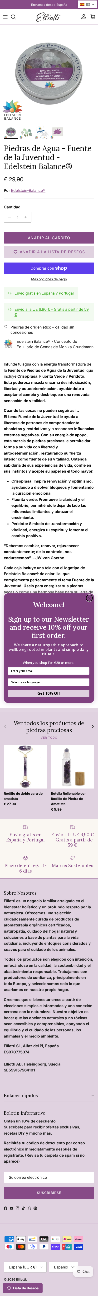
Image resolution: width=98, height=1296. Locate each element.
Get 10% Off (48, 693)
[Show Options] (86, 682)
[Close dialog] (89, 598)
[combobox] (47, 682)
